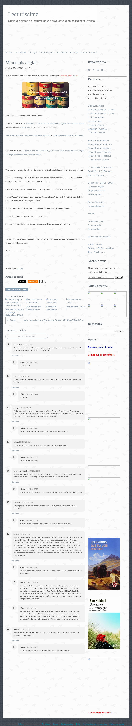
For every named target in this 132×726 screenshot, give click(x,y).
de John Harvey (36, 151)
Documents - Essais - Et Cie (101, 183)
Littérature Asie (95, 121)
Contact (92, 52)
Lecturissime (23, 14)
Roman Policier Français (99, 152)
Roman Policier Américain (100, 144)
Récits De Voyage (96, 187)
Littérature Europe (96, 125)
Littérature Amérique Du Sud (101, 113)
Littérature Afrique (96, 106)
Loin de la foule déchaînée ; (49, 123)
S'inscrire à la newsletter (17, 289)
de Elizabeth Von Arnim (68, 135)
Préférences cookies (117, 724)
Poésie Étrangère (96, 206)
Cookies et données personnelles (95, 724)
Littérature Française (97, 129)
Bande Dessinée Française (100, 167)
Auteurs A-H (20, 52)
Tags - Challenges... (97, 252)
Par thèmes (62, 52)
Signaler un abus (67, 724)
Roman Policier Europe (99, 160)
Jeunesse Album (96, 225)
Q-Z (35, 52)
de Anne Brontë (72, 123)
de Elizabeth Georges (23, 155)
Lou (76, 76)
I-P (29, 52)
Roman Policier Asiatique (99, 148)
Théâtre (91, 214)
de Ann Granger (67, 151)
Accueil (8, 52)
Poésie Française (96, 202)
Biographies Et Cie (96, 190)
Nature (84, 52)
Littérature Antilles (96, 117)
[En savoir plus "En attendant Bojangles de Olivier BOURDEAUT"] (94, 310)
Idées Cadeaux (95, 244)
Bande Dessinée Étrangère (100, 171)
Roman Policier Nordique (100, 156)
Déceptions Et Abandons (99, 237)
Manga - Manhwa (96, 175)
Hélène (20, 724)
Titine (70, 76)
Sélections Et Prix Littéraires (101, 248)
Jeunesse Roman (96, 221)
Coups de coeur (47, 52)
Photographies (95, 194)
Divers (20, 269)
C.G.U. (78, 724)
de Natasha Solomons (28, 135)
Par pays (74, 52)
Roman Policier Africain (99, 140)
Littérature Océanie (96, 133)
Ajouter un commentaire (26, 336)
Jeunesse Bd (94, 229)
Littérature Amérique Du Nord (101, 110)
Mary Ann (26, 127)
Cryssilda (63, 76)
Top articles (46, 724)
